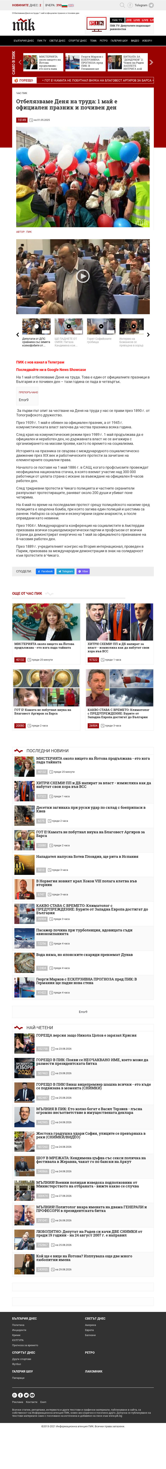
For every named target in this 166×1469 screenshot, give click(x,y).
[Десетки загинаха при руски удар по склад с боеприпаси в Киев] (24, 816)
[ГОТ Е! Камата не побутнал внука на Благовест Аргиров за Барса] (46, 687)
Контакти (31, 1402)
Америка (90, 1324)
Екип (43, 1402)
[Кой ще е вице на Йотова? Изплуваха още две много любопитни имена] (24, 1264)
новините (20, 5)
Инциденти (19, 1330)
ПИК (29, 231)
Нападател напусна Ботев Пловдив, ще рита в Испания (87, 857)
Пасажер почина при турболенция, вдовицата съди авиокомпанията (84, 932)
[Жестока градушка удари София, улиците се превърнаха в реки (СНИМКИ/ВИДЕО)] (24, 1141)
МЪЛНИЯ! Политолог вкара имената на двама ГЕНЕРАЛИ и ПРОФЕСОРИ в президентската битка (91, 1209)
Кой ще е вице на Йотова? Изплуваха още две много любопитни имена (84, 1258)
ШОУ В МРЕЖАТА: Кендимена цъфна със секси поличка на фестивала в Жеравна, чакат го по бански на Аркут (91, 1160)
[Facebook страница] (20, 1395)
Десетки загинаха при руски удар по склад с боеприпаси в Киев (91, 809)
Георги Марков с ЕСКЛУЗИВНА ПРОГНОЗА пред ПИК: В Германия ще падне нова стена (86, 981)
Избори (147, 40)
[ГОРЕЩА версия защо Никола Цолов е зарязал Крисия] (24, 1043)
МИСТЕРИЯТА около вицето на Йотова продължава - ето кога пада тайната (44, 645)
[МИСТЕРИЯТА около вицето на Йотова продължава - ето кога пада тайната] (46, 622)
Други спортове (21, 1359)
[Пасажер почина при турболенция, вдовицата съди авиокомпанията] (24, 938)
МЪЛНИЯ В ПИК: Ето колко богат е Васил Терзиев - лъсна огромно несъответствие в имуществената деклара (89, 1111)
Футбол (16, 1364)
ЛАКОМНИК (93, 1371)
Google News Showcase (66, 370)
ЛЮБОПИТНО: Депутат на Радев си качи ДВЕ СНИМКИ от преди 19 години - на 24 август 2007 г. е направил (89, 1234)
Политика (18, 1324)
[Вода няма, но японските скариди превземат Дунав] (24, 963)
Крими (16, 1335)
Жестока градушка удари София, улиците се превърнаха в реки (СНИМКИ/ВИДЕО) (91, 1135)
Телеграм (56, 362)
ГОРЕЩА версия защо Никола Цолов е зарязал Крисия (86, 1035)
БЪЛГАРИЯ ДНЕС (24, 40)
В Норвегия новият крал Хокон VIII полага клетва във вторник (86, 883)
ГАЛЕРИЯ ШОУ (119, 40)
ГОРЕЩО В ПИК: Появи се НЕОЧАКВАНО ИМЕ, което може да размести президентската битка (92, 1062)
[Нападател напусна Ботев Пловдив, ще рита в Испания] (24, 865)
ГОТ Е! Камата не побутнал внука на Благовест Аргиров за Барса (68, 80)
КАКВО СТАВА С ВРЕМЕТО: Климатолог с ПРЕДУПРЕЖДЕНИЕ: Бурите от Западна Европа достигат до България (118, 713)
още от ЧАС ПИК (27, 593)
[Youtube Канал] (32, 1395)
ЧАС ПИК (21, 93)
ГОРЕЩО (26, 80)
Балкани (90, 1335)
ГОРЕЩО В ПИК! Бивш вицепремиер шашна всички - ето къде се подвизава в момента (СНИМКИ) (93, 1086)
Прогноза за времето (25, 1345)
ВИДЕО (135, 40)
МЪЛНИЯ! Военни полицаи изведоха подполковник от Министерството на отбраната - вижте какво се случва (87, 1184)
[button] (151, 62)
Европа (89, 1330)
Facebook (47, 571)
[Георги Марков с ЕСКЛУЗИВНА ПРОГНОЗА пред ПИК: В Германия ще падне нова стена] (24, 987)
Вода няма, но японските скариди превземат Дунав (85, 955)
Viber (85, 571)
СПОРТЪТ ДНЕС (78, 40)
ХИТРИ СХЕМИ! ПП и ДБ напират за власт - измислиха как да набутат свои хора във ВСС (118, 647)
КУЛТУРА (17, 1340)
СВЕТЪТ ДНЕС (57, 40)
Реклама (17, 1402)
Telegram (67, 571)
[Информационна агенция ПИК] (23, 24)
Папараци (18, 1377)
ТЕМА (93, 40)
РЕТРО (103, 40)
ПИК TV (41, 40)
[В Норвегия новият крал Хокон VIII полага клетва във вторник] (24, 889)
